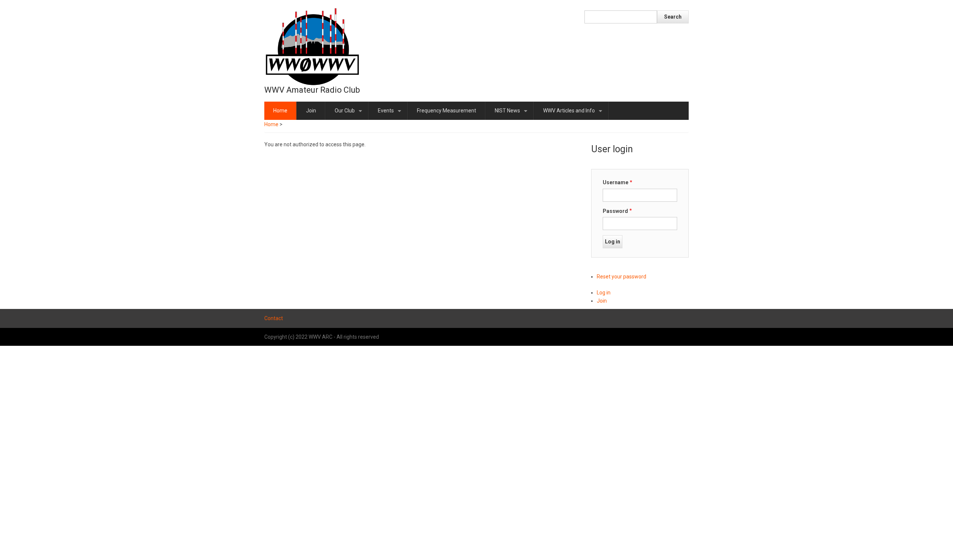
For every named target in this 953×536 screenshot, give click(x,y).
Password (615, 211)
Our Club (350, 114)
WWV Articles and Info (574, 114)
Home (280, 111)
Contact (273, 318)
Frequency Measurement (446, 111)
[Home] (312, 46)
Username (615, 182)
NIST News (512, 114)
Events (391, 114)
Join (311, 111)
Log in (604, 293)
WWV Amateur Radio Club (312, 90)
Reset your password (621, 277)
